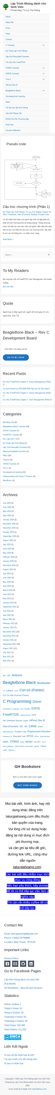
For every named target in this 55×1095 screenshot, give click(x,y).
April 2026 (7, 515)
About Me (10, 22)
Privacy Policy (11, 958)
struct (28, 741)
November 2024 (9, 565)
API (8, 676)
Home (8, 17)
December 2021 (9, 632)
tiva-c (44, 742)
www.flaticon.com (39, 1089)
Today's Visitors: (12, 1012)
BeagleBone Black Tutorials (14, 426)
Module (34, 214)
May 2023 (7, 598)
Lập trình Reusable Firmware (17, 56)
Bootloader (43, 682)
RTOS (30, 736)
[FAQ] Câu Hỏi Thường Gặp (17, 119)
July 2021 (7, 652)
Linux (33, 726)
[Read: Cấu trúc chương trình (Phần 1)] (27, 178)
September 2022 (9, 607)
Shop (8, 34)
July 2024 (7, 573)
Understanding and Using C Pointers (17, 476)
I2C (21, 726)
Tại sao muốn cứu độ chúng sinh (20, 1059)
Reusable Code (19, 736)
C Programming (17, 701)
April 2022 (7, 615)
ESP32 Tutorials (12, 74)
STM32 (14, 741)
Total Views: (10, 1025)
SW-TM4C (37, 742)
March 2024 (7, 590)
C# (4, 691)
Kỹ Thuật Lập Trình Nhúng (16, 51)
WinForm (11, 750)
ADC (4, 675)
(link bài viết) (8, 287)
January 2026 (8, 520)
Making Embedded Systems (14, 451)
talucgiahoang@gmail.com (24, 934)
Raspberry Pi (7, 736)
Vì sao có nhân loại (13, 1063)
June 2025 (7, 549)
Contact (9, 39)
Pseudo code (43, 214)
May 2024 (7, 582)
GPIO (33, 715)
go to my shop (15, 357)
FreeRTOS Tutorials (11, 435)
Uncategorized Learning (15, 96)
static (6, 741)
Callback (9, 691)
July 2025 (7, 544)
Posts (8, 28)
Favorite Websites (13, 130)
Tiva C (8, 79)
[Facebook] (7, 964)
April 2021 (7, 661)
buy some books (27, 785)
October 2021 (8, 640)
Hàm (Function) (23, 214)
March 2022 (7, 619)
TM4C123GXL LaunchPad (24, 746)
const (16, 691)
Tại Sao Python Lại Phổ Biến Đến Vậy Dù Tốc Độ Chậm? (26, 389)
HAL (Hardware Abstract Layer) (15, 720)
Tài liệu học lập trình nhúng (17, 108)
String (22, 742)
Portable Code (20, 732)
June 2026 (7, 507)
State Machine (45, 736)
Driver (37, 701)
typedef (36, 746)
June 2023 (7, 594)
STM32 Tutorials (12, 68)
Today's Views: (12, 1008)
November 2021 (9, 636)
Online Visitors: (12, 1004)
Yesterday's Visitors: (14, 1021)
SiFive (37, 736)
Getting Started (25, 715)
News (8, 102)
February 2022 (9, 623)
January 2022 (8, 627)
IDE (26, 726)
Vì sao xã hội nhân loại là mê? (19, 1055)
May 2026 (7, 511)
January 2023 (8, 603)
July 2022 (7, 611)
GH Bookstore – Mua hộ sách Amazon (23, 988)
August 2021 (8, 648)
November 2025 (9, 528)
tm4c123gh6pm (8, 746)
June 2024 (7, 578)
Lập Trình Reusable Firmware (15, 447)
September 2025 (9, 536)
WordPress (7, 480)
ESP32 (35, 708)
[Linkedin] (31, 964)
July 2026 (7, 503)
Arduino (17, 675)
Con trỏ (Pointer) (31, 690)
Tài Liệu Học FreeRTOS (15, 62)
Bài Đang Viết (8, 422)
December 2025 (9, 524)
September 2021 (9, 644)
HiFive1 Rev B (11, 85)
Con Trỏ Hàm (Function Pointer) (16, 695)
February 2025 (9, 557)
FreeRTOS (11, 714)
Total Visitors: (11, 1029)
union (5, 750)
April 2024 (7, 586)
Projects (6, 460)
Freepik (24, 1089)
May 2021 (7, 656)
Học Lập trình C (9, 439)
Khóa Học (10, 125)
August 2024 (8, 569)
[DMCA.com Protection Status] (12, 1037)
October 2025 (8, 532)
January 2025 (8, 561)
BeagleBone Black (13, 91)
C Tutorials (10, 45)
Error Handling (25, 709)
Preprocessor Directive (39, 731)
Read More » (8, 239)
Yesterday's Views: (14, 1017)
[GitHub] (23, 964)
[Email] (15, 964)
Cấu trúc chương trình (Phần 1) (26, 207)
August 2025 (8, 540)
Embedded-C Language (11, 709)
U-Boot (43, 746)
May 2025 (7, 553)
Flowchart (12, 214)
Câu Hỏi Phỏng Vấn (14, 113)
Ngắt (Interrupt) (8, 732)
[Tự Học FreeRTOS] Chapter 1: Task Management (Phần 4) (27, 400)
